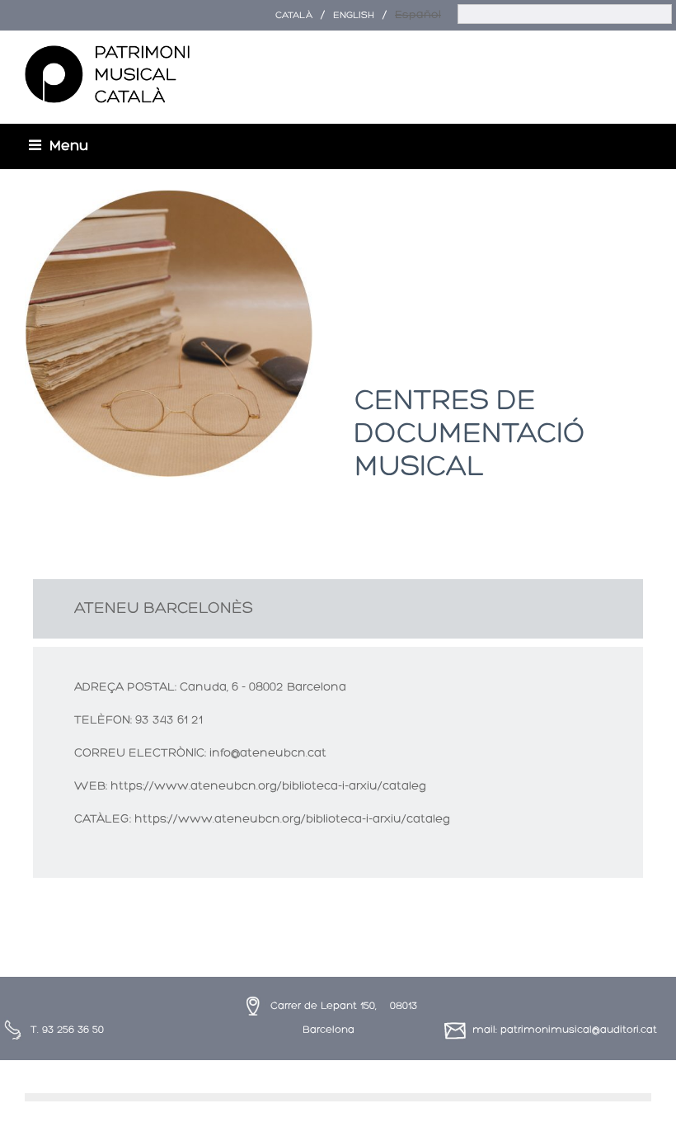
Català (293, 16)
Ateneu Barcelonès (163, 609)
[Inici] (107, 75)
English (353, 16)
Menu (68, 146)
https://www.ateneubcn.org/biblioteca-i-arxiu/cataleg (268, 786)
